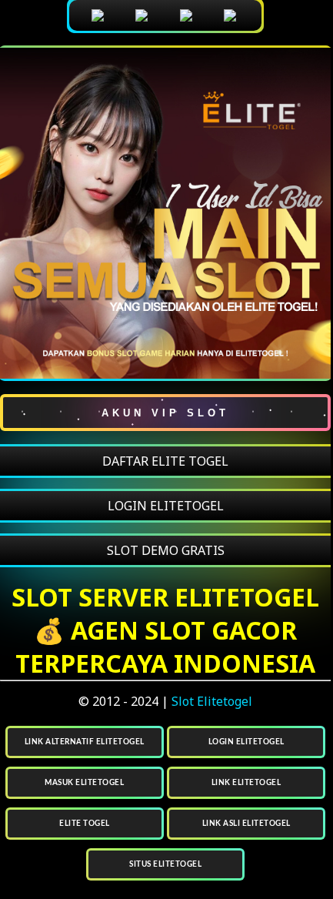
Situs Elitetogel (165, 864)
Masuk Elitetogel (84, 783)
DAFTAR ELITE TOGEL (165, 461)
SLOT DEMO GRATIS (166, 550)
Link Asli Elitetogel (246, 823)
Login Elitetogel (246, 742)
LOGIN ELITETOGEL (166, 505)
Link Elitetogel (246, 783)
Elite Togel (84, 823)
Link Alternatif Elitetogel (85, 742)
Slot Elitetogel (211, 701)
